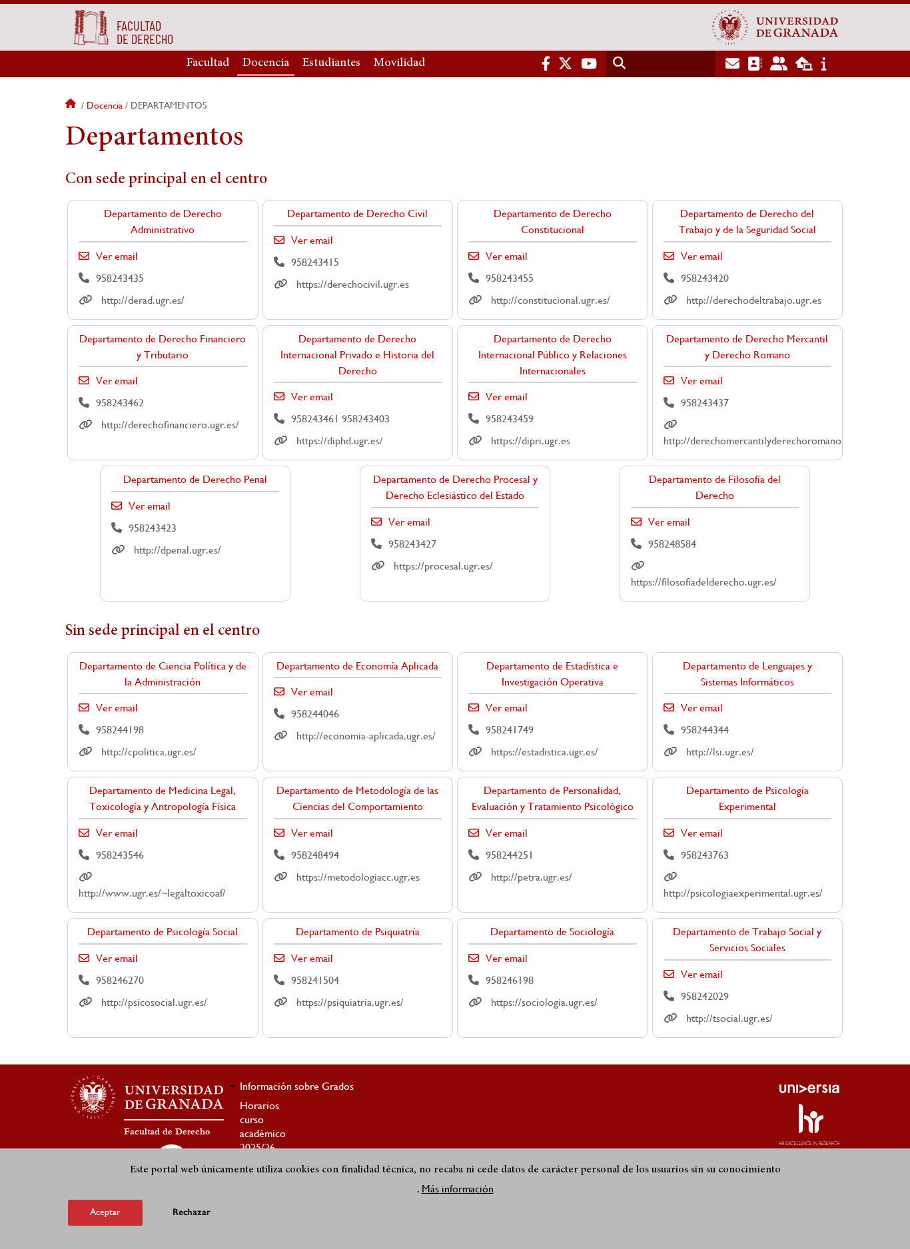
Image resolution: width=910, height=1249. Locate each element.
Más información (458, 1188)
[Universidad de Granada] (775, 27)
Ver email (117, 256)
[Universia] (809, 1088)
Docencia (265, 63)
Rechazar (192, 1212)
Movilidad (399, 63)
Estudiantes (331, 63)
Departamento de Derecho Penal (195, 479)
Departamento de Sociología (552, 931)
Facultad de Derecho (167, 1131)
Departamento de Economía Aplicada (357, 665)
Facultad (208, 63)
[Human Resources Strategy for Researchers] (809, 1124)
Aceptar (105, 1211)
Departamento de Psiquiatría (358, 931)
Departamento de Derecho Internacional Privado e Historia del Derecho (357, 354)
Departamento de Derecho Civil (357, 213)
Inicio (72, 105)
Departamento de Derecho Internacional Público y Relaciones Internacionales (552, 354)
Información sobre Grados (297, 1086)
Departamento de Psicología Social (162, 931)
